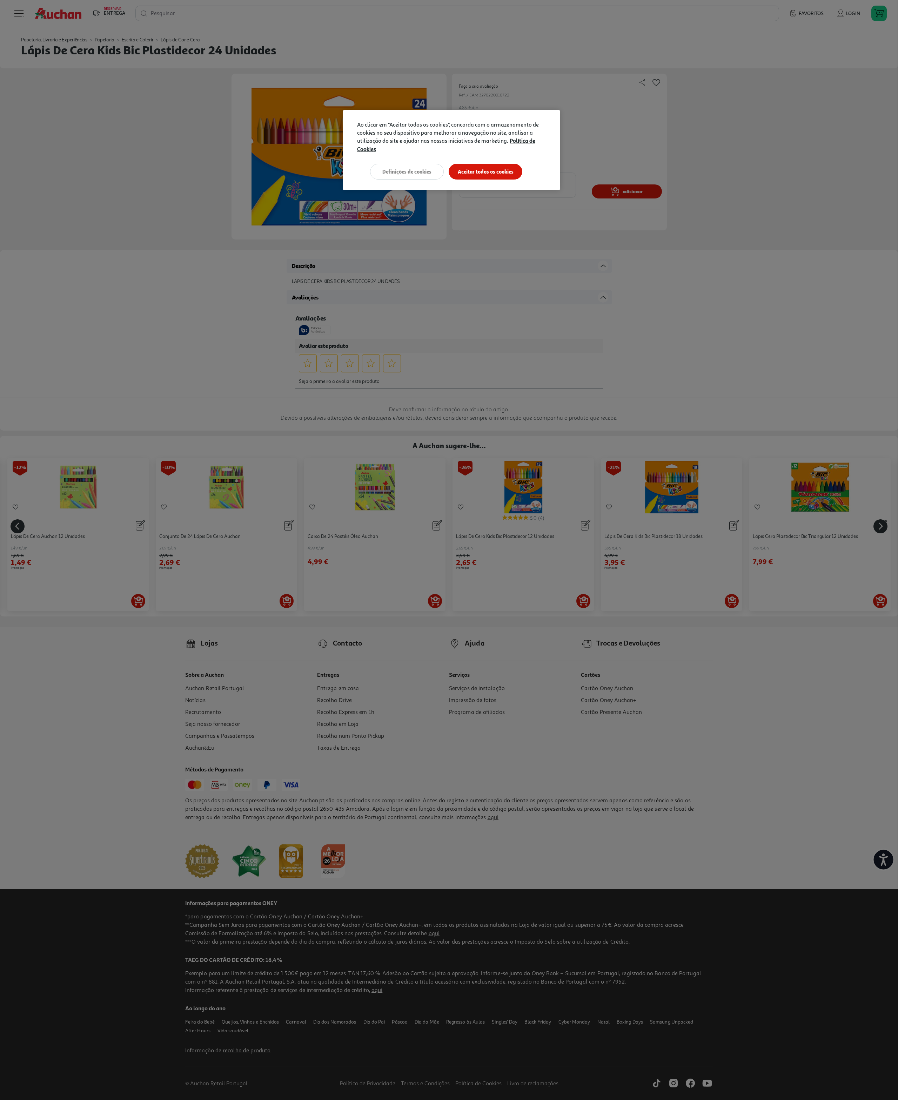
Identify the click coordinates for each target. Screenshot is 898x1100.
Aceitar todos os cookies (486, 172)
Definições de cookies (406, 172)
